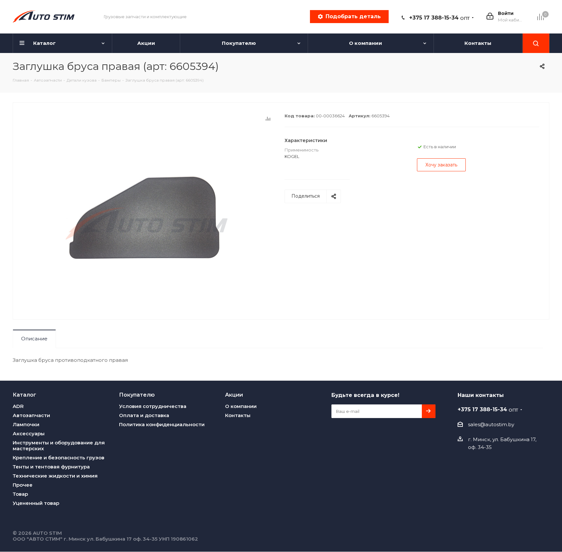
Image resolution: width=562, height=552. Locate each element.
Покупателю (137, 394)
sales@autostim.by (491, 424)
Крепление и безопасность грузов (58, 457)
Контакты (237, 415)
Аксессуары (29, 433)
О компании (241, 406)
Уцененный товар (36, 503)
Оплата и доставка (144, 415)
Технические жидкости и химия (55, 476)
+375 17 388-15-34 (439, 18)
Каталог (24, 394)
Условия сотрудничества (152, 406)
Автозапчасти (31, 415)
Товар (20, 494)
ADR (18, 406)
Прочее (23, 485)
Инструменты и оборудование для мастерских (59, 446)
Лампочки (26, 424)
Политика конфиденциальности (162, 424)
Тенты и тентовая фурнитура (51, 467)
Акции (234, 394)
